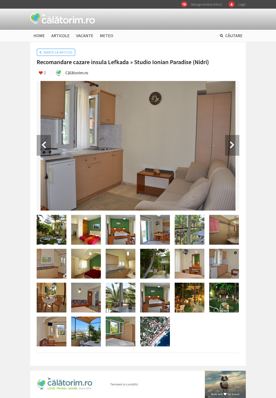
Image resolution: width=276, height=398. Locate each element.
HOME (39, 35)
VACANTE (84, 35)
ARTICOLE (60, 35)
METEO (106, 35)
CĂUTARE (234, 35)
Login (242, 4)
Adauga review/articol (206, 4)
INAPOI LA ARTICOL (57, 52)
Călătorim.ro (76, 72)
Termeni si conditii (124, 384)
